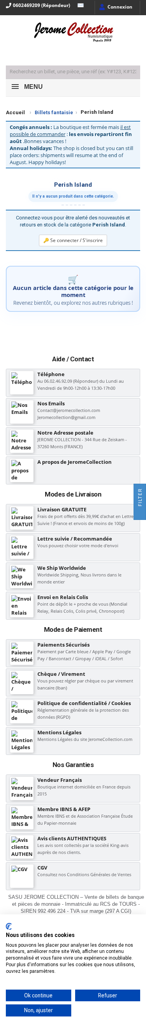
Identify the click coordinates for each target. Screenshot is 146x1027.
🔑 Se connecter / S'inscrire (73, 240)
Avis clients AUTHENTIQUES (71, 838)
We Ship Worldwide (61, 567)
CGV (42, 867)
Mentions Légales (59, 732)
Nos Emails (51, 403)
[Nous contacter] (78, 5)
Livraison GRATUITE (61, 509)
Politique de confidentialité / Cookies (84, 703)
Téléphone (51, 374)
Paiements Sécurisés (63, 644)
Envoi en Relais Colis (62, 597)
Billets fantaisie (54, 112)
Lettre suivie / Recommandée (74, 538)
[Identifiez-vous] (115, 7)
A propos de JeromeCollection (74, 461)
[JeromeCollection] (73, 32)
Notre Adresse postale (65, 432)
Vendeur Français (59, 779)
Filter (140, 498)
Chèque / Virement (61, 673)
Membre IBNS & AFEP (63, 809)
